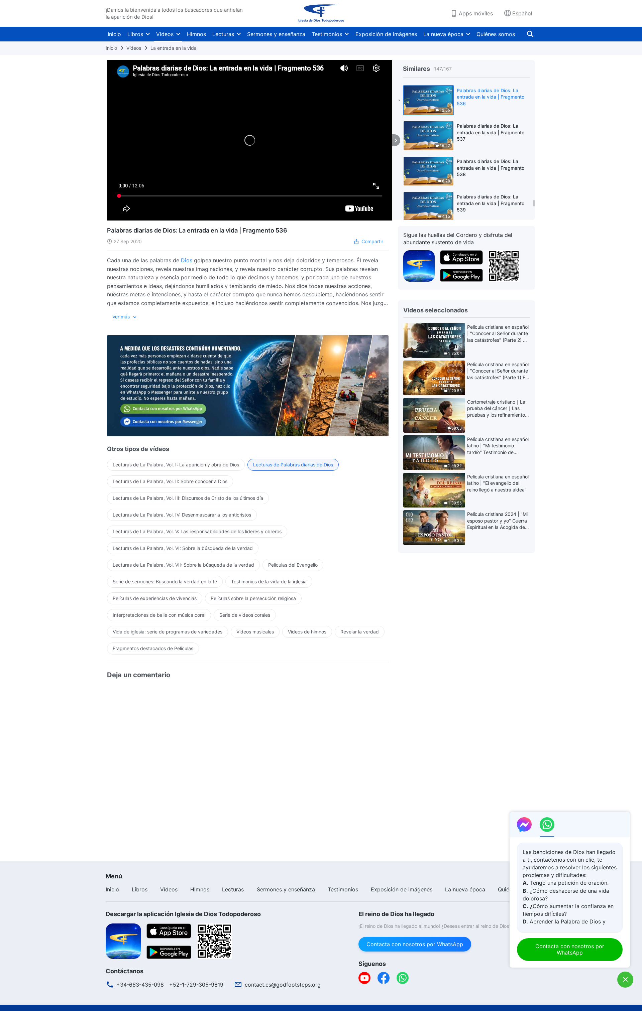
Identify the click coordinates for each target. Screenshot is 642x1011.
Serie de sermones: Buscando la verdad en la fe (165, 581)
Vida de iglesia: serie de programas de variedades (167, 631)
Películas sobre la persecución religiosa (253, 598)
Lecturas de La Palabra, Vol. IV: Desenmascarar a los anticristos (182, 515)
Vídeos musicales (255, 631)
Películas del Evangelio (293, 565)
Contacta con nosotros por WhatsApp (414, 944)
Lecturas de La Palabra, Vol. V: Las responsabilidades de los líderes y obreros (197, 531)
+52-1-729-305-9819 (196, 984)
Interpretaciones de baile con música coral (159, 615)
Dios (186, 260)
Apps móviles (476, 13)
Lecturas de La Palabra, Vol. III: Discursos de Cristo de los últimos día (188, 498)
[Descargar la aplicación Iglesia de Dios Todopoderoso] (123, 940)
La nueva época (443, 34)
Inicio (114, 34)
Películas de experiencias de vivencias (155, 598)
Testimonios (327, 34)
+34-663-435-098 (140, 984)
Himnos (196, 34)
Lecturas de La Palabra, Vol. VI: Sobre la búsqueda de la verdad (183, 548)
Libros (135, 34)
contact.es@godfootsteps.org (283, 984)
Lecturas (223, 34)
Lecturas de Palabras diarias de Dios (293, 464)
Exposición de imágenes (386, 34)
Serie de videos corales (244, 615)
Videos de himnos (307, 631)
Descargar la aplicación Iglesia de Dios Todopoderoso (183, 913)
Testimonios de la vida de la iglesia (269, 581)
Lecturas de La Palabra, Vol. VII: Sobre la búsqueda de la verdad (183, 565)
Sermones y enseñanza (276, 34)
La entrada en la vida (173, 48)
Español (522, 13)
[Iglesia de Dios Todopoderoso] (321, 13)
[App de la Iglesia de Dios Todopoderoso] (419, 265)
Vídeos (165, 34)
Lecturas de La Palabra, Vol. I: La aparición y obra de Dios (176, 464)
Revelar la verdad (359, 631)
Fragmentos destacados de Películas (153, 648)
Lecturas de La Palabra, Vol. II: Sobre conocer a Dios (170, 481)
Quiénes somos (495, 34)
